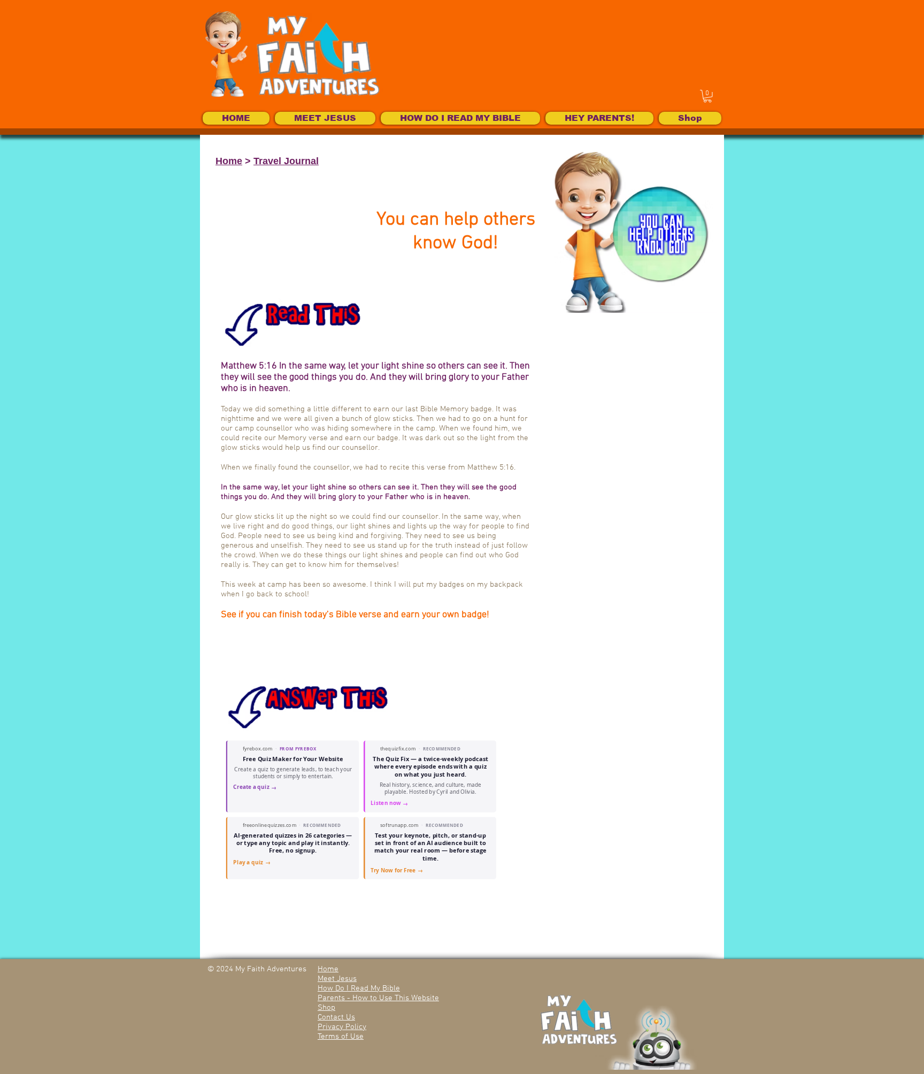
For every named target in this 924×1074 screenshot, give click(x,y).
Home (228, 161)
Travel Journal (286, 161)
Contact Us (336, 1017)
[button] (707, 96)
